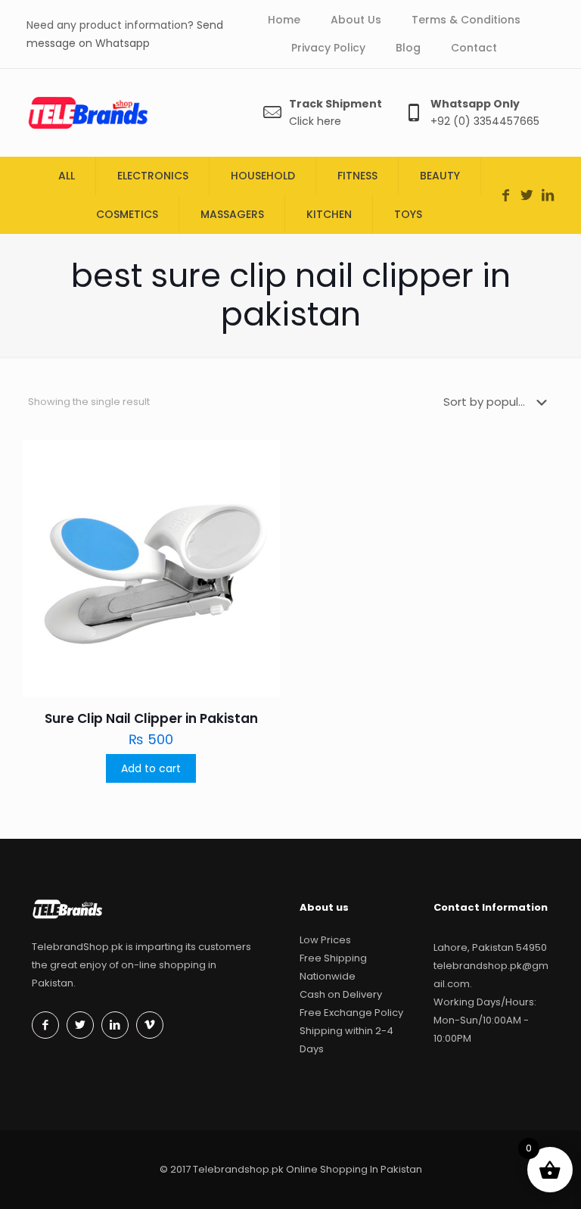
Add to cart (151, 768)
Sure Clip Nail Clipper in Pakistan (151, 718)
